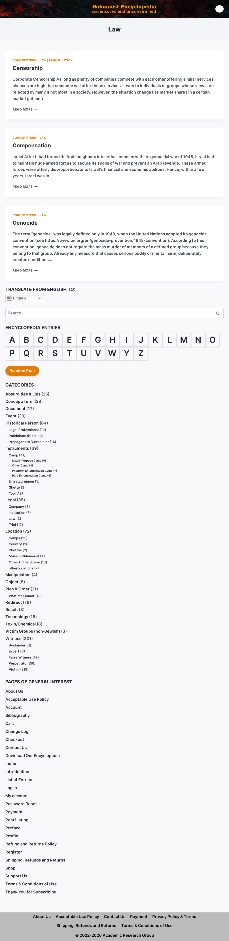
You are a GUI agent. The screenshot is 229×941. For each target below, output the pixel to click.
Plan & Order (17, 589)
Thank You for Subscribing (30, 892)
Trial (12, 525)
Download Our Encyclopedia (32, 755)
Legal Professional (24, 430)
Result (11, 609)
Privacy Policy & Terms (174, 916)
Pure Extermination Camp (29, 475)
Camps (14, 538)
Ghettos (15, 550)
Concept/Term (25, 60)
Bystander (17, 645)
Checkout (14, 739)
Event (11, 416)
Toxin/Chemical (20, 624)
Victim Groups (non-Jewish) (32, 631)
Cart (9, 723)
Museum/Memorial (24, 556)
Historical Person (22, 423)
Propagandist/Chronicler (29, 442)
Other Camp (20, 465)
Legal (10, 500)
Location (13, 531)
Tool (12, 493)
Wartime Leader (21, 596)
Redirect (13, 602)
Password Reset (21, 803)
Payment (14, 811)
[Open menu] (219, 8)
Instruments (17, 448)
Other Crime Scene (24, 562)
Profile (11, 836)
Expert (14, 651)
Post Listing (16, 820)
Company (16, 506)
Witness (13, 638)
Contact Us (16, 747)
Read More (25, 109)
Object (11, 581)
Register (13, 852)
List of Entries (18, 779)
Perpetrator (18, 663)
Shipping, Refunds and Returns (35, 860)
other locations (21, 568)
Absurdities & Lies (22, 394)
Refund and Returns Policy (31, 844)
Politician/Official (23, 436)
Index (10, 763)
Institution (17, 512)
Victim (14, 669)
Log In (11, 787)
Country (15, 544)
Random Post (22, 370)
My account (16, 795)
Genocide (25, 223)
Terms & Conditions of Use (31, 884)
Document (15, 408)
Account (13, 707)
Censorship (28, 68)
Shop (10, 868)
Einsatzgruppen (21, 481)
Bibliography (17, 715)
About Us (14, 691)
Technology (16, 616)
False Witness (20, 657)
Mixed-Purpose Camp (26, 460)
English (19, 298)
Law (43, 60)
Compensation (32, 145)
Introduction (17, 771)
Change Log (16, 731)
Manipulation (61, 60)
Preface (13, 828)
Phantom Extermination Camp (32, 470)
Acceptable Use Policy (27, 699)
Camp (13, 455)
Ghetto (14, 487)
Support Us (16, 876)
